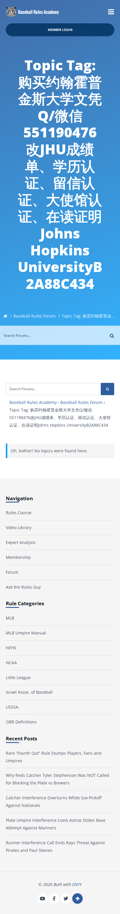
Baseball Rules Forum (34, 316)
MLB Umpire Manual (26, 633)
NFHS (11, 647)
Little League (18, 677)
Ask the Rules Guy (23, 587)
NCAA (11, 662)
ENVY (77, 884)
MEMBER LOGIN (60, 29)
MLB (10, 618)
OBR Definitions (21, 722)
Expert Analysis (21, 542)
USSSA (12, 707)
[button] (111, 11)
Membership (18, 557)
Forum (12, 572)
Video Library (18, 527)
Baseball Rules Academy (33, 402)
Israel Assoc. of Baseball (29, 692)
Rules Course (18, 512)
